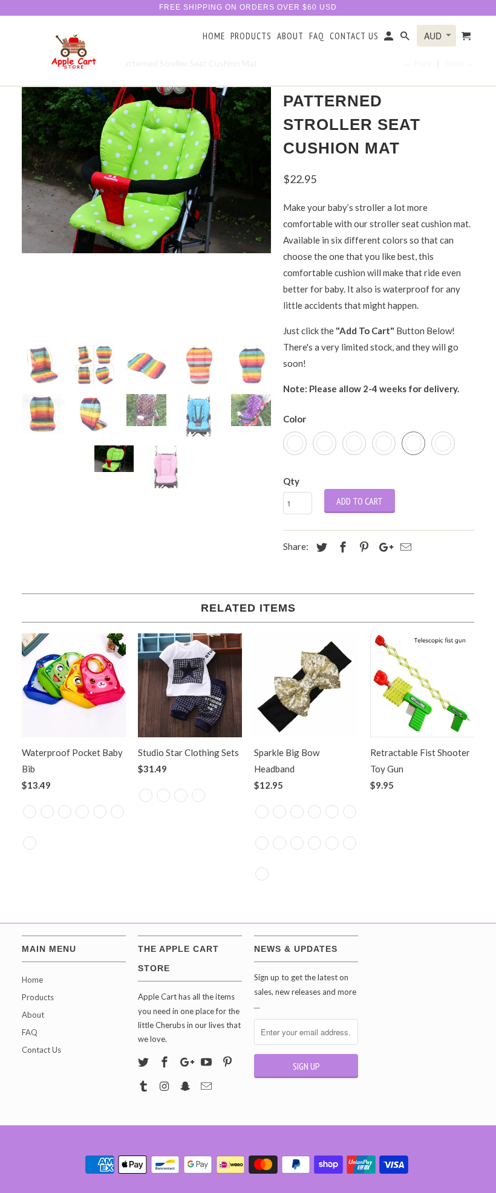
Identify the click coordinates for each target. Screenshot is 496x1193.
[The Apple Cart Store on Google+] (187, 1062)
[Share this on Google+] (383, 547)
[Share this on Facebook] (341, 547)
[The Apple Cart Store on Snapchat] (187, 1086)
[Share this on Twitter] (320, 547)
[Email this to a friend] (404, 547)
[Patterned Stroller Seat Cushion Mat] (146, 170)
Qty (291, 481)
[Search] (405, 39)
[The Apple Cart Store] (74, 51)
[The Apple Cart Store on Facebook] (165, 1062)
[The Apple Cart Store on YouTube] (207, 1062)
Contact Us (354, 36)
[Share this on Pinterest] (362, 547)
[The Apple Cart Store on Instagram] (165, 1086)
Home (214, 36)
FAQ (316, 36)
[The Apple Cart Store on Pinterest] (228, 1062)
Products (251, 36)
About (290, 36)
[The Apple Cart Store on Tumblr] (144, 1086)
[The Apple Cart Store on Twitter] (144, 1062)
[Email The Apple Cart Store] (207, 1086)
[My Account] (389, 39)
